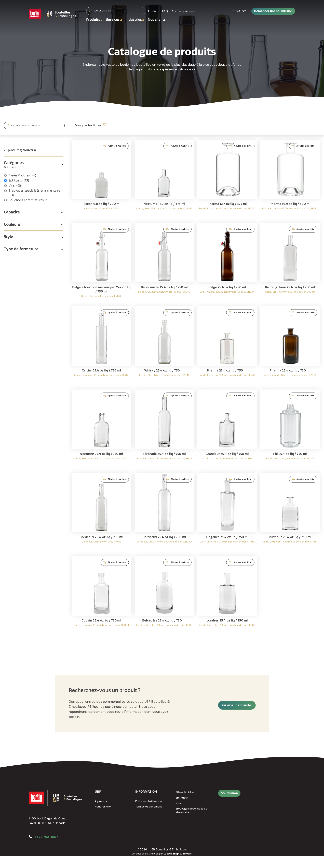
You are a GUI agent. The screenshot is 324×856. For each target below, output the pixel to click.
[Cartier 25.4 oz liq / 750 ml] (101, 346)
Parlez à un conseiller (237, 705)
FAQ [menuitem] (165, 11)
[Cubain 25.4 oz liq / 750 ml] (101, 596)
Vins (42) (15, 185)
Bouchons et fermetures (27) (29, 200)
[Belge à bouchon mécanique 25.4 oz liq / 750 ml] (101, 263)
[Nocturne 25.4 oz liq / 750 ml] (101, 429)
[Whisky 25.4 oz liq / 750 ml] (164, 346)
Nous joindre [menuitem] (103, 806)
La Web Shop (171, 853)
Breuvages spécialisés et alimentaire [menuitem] (191, 810)
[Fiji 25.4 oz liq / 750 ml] (290, 429)
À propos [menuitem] (101, 801)
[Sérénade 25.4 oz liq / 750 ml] (164, 429)
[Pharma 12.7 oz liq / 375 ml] (227, 179)
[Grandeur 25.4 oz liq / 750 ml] (227, 429)
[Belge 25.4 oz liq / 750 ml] (227, 263)
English (153, 11)
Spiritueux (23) (19, 180)
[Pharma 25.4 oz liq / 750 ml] (227, 346)
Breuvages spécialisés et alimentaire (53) (34, 193)
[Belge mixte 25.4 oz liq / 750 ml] (164, 263)
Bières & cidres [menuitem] (185, 792)
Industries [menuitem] (134, 20)
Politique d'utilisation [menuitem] (148, 801)
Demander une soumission (273, 11)
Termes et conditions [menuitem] (149, 806)
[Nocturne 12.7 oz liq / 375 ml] (164, 179)
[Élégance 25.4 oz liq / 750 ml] (227, 513)
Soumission (229, 793)
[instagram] (280, 795)
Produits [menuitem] (93, 20)
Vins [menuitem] (178, 803)
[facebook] (265, 795)
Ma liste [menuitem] (241, 11)
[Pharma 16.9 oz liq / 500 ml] (290, 179)
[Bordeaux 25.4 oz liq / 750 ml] (101, 513)
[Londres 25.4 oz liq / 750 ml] (227, 596)
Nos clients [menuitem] (157, 20)
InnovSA (188, 853)
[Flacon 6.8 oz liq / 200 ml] (101, 179)
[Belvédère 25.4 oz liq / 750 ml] (164, 596)
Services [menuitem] (113, 20)
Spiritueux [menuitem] (182, 797)
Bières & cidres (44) (22, 175)
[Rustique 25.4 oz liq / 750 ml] (290, 513)
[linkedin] (273, 795)
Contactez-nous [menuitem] (183, 11)
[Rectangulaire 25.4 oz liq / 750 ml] (290, 263)
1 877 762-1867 (46, 837)
